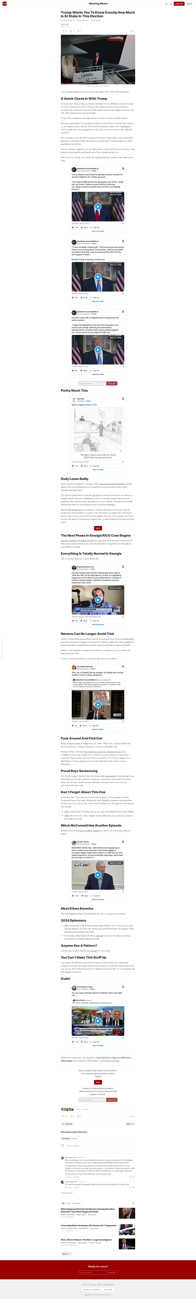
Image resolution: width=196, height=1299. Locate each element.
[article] (98, 1214)
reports (68, 971)
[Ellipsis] (134, 1157)
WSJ (66, 925)
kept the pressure (74, 509)
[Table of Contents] (2, 649)
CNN (67, 815)
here (117, 1060)
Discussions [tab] (76, 1203)
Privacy (93, 1284)
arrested (93, 950)
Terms (99, 1284)
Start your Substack (93, 1290)
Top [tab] (63, 1203)
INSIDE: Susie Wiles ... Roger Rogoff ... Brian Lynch (78, 1215)
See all (64, 1254)
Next (129, 1124)
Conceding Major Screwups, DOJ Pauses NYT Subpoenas (88, 1225)
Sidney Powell (87, 540)
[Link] (58, 98)
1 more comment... (67, 1193)
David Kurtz (64, 24)
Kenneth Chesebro (69, 540)
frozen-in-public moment (89, 830)
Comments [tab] (65, 1138)
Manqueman (69, 1157)
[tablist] (70, 1138)
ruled (127, 642)
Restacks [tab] (74, 1138)
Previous (68, 1124)
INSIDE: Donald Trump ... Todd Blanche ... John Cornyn (80, 1228)
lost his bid (127, 639)
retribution (125, 126)
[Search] (166, 4)
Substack (88, 1295)
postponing (110, 776)
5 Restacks (85, 1109)
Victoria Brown (70, 1182)
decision (96, 495)
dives (72, 913)
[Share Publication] (171, 4)
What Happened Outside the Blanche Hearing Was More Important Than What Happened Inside (88, 1210)
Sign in (189, 4)
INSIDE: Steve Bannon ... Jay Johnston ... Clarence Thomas (81, 1243)
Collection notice (108, 1284)
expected (99, 935)
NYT (67, 811)
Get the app (108, 1290)
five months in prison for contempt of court (103, 751)
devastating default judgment (112, 484)
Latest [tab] (68, 1203)
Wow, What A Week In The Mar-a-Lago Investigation (86, 1240)
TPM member (66, 1060)
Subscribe (179, 4)
